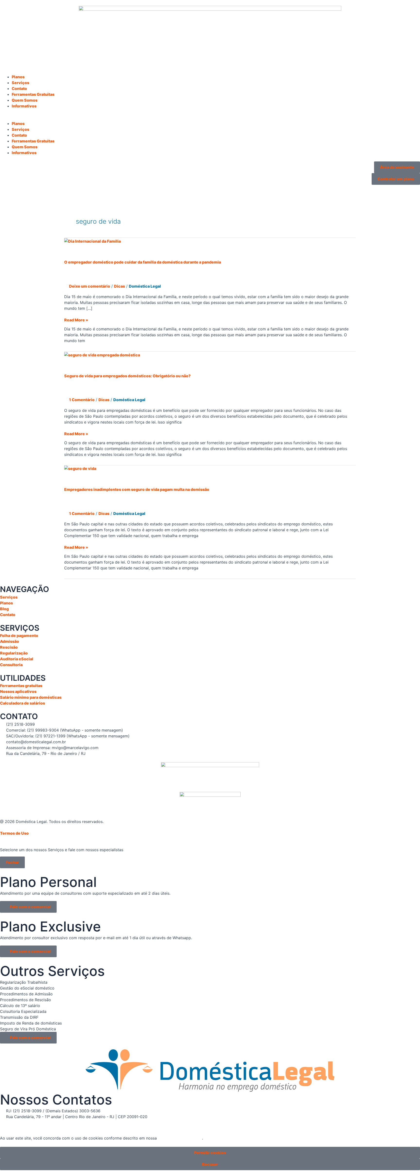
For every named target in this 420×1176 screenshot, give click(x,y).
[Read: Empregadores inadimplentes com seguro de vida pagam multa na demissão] (80, 468)
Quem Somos (24, 100)
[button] (210, 118)
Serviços (20, 82)
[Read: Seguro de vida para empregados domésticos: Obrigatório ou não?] (102, 354)
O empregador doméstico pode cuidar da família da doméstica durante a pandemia (142, 262)
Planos (18, 76)
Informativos (24, 106)
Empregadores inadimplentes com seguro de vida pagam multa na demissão (136, 489)
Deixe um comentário (89, 286)
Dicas (119, 286)
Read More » (76, 319)
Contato (19, 88)
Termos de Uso (14, 833)
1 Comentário (82, 399)
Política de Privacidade (180, 1138)
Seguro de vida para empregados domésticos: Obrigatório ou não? (127, 375)
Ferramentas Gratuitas (33, 94)
